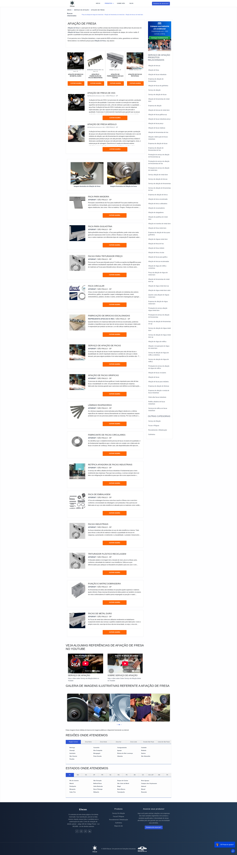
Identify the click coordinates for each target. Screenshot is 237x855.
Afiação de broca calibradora (157, 203)
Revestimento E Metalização (118, 819)
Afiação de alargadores (156, 212)
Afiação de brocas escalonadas (158, 261)
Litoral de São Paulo (164, 742)
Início (98, 3)
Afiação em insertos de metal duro (159, 223)
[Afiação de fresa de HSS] (76, 102)
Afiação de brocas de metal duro (134, 14)
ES (86, 775)
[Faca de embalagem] (77, 501)
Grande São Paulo (148, 742)
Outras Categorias (159, 416)
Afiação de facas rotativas (156, 128)
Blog (131, 3)
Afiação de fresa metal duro (157, 228)
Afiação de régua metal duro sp (158, 286)
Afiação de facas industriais (157, 74)
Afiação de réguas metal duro (158, 239)
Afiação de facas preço (155, 123)
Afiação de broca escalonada (157, 199)
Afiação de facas (153, 377)
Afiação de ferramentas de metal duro (114, 14)
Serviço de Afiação (154, 421)
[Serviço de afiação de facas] (77, 352)
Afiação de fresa (153, 70)
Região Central (73, 742)
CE (143, 775)
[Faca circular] (77, 292)
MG (78, 775)
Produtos (108, 3)
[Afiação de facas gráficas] (77, 382)
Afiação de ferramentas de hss (158, 132)
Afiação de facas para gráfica (157, 257)
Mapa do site (118, 826)
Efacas (83, 809)
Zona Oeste (103, 742)
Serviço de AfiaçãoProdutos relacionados (159, 57)
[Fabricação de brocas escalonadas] (77, 322)
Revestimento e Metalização (157, 430)
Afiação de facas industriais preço (159, 119)
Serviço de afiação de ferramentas (159, 183)
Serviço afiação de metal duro (158, 174)
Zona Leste (133, 742)
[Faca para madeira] (77, 203)
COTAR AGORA (76, 83)
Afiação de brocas (154, 65)
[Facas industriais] (77, 531)
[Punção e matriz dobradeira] (77, 590)
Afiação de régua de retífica (157, 341)
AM (159, 775)
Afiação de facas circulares (157, 372)
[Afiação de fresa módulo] (76, 133)
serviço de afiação (81, 10)
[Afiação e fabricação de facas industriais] (95, 60)
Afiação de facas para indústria (158, 381)
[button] (116, 724)
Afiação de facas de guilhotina (158, 85)
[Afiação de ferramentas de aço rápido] (115, 60)
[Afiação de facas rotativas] (135, 60)
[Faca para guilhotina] (77, 233)
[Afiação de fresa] (87, 173)
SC (110, 775)
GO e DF (151, 775)
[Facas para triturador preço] (77, 263)
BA (135, 775)
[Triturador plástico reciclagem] (77, 560)
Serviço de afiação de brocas (157, 179)
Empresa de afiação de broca (158, 194)
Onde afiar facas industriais (157, 397)
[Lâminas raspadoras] (77, 412)
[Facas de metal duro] (77, 620)
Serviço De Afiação (118, 813)
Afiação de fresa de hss (156, 243)
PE (126, 775)
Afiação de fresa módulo (156, 248)
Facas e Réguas (153, 425)
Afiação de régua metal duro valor (159, 290)
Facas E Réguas (118, 816)
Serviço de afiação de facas (157, 94)
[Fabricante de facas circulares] (77, 441)
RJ (70, 775)
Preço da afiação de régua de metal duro (93, 14)
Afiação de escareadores (156, 208)
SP (94, 775)
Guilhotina (151, 434)
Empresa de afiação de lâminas (158, 386)
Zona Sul (118, 742)
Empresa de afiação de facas (157, 143)
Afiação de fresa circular (156, 252)
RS (118, 775)
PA (167, 775)
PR (102, 775)
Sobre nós (121, 3)
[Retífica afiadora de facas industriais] (77, 471)
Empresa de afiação (154, 105)
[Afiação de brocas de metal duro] (75, 60)
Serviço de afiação (154, 90)
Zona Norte (88, 742)
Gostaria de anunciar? (161, 3)
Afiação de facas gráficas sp (157, 114)
